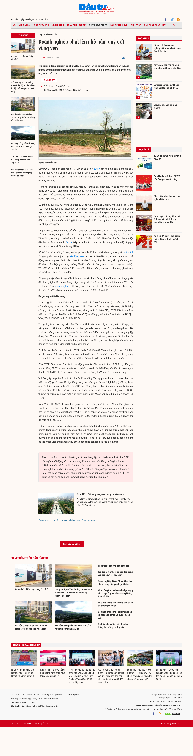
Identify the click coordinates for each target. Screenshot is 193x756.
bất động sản (76, 256)
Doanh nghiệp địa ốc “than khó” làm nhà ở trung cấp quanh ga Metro (22, 173)
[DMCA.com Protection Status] (172, 713)
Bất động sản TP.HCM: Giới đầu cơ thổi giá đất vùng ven (67, 90)
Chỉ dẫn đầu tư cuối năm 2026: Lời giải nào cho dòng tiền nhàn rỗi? (23, 117)
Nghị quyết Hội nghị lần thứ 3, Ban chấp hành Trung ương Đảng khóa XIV (167, 219)
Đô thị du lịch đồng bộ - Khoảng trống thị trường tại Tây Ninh (113, 626)
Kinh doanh (58, 25)
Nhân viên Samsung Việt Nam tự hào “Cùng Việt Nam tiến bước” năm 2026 (23, 672)
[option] (24, 664)
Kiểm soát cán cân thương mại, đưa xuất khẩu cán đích (167, 66)
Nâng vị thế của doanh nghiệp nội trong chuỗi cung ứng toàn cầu (167, 48)
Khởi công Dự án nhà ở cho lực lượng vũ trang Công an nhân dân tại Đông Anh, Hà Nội (115, 593)
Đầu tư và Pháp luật (154, 25)
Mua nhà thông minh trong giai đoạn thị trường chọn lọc (115, 604)
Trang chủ (15, 723)
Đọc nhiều (143, 38)
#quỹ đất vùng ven (46, 520)
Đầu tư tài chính (119, 25)
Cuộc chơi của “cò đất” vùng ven (57, 86)
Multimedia (25, 25)
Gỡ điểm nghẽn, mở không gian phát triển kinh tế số (166, 86)
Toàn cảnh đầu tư (76, 25)
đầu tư (68, 242)
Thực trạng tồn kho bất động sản (114, 565)
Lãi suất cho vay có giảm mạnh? (165, 106)
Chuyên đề (143, 149)
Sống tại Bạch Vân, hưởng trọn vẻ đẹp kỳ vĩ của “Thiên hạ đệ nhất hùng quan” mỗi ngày (73, 592)
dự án (97, 168)
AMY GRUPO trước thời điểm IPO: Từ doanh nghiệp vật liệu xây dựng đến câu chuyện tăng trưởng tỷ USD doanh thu (111, 676)
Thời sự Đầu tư (41, 25)
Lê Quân (41, 58)
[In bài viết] (123, 58)
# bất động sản (88, 520)
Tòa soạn (27, 723)
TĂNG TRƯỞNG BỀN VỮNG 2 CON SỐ (167, 158)
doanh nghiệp (62, 286)
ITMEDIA (175, 723)
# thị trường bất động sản (68, 520)
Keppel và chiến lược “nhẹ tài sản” (31, 589)
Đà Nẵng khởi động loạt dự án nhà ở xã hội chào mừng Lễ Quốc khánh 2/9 (115, 614)
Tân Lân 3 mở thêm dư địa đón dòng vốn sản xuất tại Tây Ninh (22, 159)
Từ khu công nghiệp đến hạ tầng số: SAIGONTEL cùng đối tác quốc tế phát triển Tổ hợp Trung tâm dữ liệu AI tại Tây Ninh (82, 676)
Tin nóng (23, 35)
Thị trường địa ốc (98, 25)
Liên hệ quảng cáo (42, 723)
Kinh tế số (136, 25)
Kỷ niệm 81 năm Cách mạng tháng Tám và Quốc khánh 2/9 (167, 239)
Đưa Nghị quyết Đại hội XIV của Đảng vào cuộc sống (167, 178)
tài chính (128, 252)
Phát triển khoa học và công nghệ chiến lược (167, 198)
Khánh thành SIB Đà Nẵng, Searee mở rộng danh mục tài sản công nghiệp (52, 672)
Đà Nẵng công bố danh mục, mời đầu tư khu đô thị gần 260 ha (23, 146)
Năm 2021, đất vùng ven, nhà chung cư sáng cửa (100, 494)
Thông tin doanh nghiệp (26, 644)
